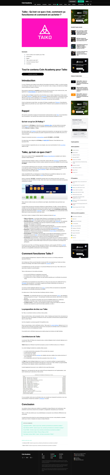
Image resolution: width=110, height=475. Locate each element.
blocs (36, 235)
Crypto (43, 455)
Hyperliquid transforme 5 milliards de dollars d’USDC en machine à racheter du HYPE (82, 46)
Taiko (58, 114)
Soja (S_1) (74, 235)
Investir (60, 455)
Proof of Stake (53, 230)
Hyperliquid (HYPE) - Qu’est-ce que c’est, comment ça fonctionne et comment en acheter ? (43, 425)
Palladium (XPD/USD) (77, 228)
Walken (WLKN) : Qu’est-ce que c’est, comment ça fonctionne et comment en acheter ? (39, 445)
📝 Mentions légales (77, 458)
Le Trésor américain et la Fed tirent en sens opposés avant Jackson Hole (82, 53)
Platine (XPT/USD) (76, 230)
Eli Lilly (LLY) (75, 172)
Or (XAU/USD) (75, 223)
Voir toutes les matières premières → (79, 240)
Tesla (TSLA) (75, 170)
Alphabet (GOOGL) (76, 154)
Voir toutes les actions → (79, 174)
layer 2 (27, 126)
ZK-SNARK (24, 283)
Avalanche (39, 210)
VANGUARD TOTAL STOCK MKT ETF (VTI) (80, 182)
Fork (55, 358)
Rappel (27, 58)
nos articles (62, 145)
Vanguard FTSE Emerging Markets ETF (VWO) (80, 204)
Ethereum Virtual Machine (49, 156)
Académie (52, 454)
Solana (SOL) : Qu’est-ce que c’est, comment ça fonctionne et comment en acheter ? (82, 82)
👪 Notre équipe (76, 457)
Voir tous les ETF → (79, 209)
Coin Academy (27, 3)
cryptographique (40, 137)
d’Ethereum (58, 221)
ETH (33, 219)
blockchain (44, 96)
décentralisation (32, 91)
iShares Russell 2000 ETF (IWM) (79, 207)
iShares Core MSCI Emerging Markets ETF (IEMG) (80, 201)
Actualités (61, 454)
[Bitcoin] (73, 94)
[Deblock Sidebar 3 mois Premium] (79, 65)
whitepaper (42, 398)
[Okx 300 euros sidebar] (79, 16)
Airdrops (53, 455)
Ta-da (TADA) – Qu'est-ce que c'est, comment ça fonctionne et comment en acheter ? (41, 429)
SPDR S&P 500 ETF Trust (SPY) (78, 185)
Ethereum (30, 96)
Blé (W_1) (74, 237)
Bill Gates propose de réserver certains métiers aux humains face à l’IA (82, 39)
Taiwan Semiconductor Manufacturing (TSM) (80, 162)
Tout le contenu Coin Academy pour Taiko (35, 54)
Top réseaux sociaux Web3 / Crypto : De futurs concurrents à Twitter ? (38, 434)
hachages (39, 355)
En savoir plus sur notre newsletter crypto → (79, 136)
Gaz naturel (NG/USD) (77, 225)
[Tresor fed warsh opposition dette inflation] (73, 53)
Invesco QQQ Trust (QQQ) (77, 189)
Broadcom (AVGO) (76, 165)
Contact (60, 457)
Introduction (29, 56)
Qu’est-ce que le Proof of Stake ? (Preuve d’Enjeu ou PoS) (35, 432)
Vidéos (43, 457)
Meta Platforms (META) (77, 167)
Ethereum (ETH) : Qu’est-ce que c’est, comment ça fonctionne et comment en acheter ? (82, 89)
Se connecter (72, 1)
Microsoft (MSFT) (76, 157)
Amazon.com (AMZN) (77, 159)
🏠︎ (42, 454)
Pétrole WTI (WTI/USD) (77, 221)
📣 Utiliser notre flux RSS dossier (79, 455)
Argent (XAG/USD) (76, 232)
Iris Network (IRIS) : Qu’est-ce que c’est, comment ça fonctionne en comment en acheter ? (40, 442)
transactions (56, 160)
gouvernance (56, 228)
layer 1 (43, 287)
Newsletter (82, 4)
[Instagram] (90, 4)
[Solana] (73, 81)
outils (42, 175)
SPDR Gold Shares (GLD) (77, 194)
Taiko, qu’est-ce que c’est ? (32, 60)
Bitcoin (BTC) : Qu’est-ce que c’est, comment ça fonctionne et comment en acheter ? (82, 95)
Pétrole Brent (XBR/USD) (77, 216)
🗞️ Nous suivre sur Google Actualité (80, 453)
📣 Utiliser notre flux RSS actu (79, 454)
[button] (87, 1)
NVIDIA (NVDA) (76, 150)
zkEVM (63, 245)
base (55, 215)
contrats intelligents (41, 169)
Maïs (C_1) (74, 218)
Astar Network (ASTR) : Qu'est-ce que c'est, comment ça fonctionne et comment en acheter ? (43, 427)
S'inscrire (81, 1)
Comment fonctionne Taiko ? (32, 62)
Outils (52, 457)
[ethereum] (73, 88)
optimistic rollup (48, 125)
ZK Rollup (33, 131)
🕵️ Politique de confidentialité (79, 459)
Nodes (27, 302)
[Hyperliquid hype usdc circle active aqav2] (73, 46)
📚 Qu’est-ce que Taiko (32, 74)
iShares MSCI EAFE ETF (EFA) (78, 192)
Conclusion (28, 63)
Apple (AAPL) (75, 152)
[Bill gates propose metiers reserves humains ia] (73, 39)
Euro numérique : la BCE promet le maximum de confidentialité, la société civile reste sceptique (82, 32)
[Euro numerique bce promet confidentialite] (73, 32)
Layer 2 (59, 295)
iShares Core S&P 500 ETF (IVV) (79, 187)
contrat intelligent (55, 325)
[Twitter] (86, 4)
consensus (48, 263)
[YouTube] (88, 4)
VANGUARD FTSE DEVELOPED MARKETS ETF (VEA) (78, 197)
